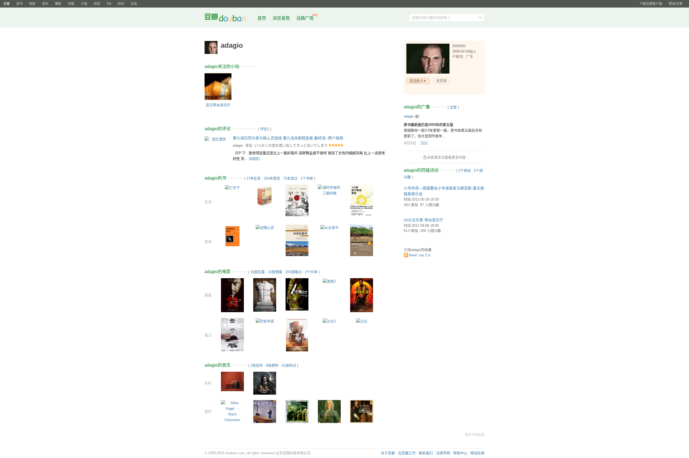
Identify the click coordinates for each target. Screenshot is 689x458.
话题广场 (305, 18)
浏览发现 (282, 18)
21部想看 (275, 272)
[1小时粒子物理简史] (361, 200)
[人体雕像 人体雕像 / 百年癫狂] (264, 294)
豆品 (134, 4)
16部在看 (258, 272)
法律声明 (443, 453)
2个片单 (311, 272)
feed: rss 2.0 (419, 255)
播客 (58, 4)
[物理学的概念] (232, 236)
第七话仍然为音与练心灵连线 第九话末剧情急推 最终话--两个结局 (288, 138)
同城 (71, 4)
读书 (19, 4)
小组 (84, 4)
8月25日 (410, 143)
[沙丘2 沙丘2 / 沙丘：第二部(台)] (329, 321)
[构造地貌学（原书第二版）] (297, 240)
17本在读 (253, 178)
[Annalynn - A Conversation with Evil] (264, 383)
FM (109, 4)
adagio (238, 145)
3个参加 (464, 170)
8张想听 (272, 365)
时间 (121, 4)
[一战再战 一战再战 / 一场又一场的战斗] (297, 335)
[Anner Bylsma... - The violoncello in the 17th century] (297, 411)
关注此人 (416, 81)
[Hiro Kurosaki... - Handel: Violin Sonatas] (264, 411)
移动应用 (477, 453)
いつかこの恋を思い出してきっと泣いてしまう (291, 145)
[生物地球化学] (361, 240)
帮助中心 (460, 453)
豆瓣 (6, 4)
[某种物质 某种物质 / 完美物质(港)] (232, 334)
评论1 (264, 129)
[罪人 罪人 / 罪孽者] (361, 295)
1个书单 (307, 178)
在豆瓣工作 (407, 453)
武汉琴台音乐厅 (218, 105)
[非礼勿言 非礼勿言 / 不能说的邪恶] (232, 295)
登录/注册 (676, 4)
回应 (424, 143)
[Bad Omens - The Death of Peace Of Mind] (232, 381)
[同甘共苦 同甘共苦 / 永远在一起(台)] (265, 321)
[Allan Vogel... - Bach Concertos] (232, 411)
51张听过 (289, 365)
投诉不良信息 (474, 435)
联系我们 (426, 453)
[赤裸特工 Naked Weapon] (297, 294)
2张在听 (257, 365)
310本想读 (272, 178)
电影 (32, 4)
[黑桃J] (329, 281)
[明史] (264, 196)
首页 (262, 18)
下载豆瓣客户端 (650, 4)
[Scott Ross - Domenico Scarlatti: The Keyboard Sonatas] (329, 411)
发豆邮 (441, 81)
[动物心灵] (265, 227)
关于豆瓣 (388, 453)
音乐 (45, 4)
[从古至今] (329, 227)
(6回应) (254, 159)
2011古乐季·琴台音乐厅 (423, 220)
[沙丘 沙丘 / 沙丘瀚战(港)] (361, 321)
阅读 (97, 4)
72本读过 (290, 178)
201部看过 (294, 272)
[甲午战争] (297, 200)
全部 (453, 107)
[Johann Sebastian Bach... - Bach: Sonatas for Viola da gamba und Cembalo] (361, 411)
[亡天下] (232, 187)
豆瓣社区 (229, 18)
